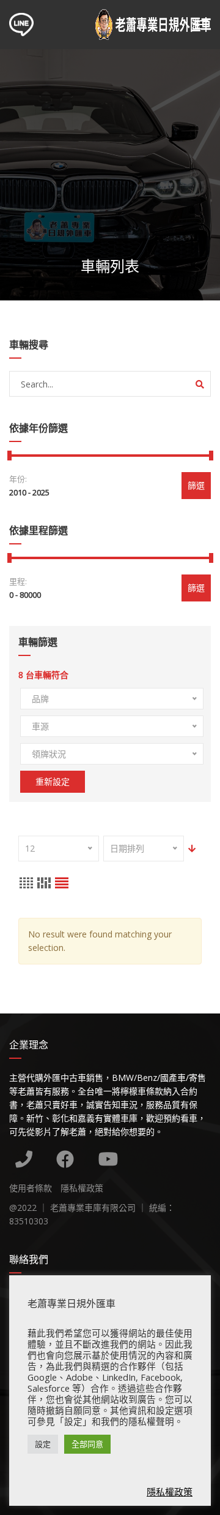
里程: (18, 581)
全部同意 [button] (87, 1443)
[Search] (200, 384)
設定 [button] (43, 1443)
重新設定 (52, 781)
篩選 (196, 485)
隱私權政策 (82, 1188)
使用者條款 (30, 1188)
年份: (18, 478)
